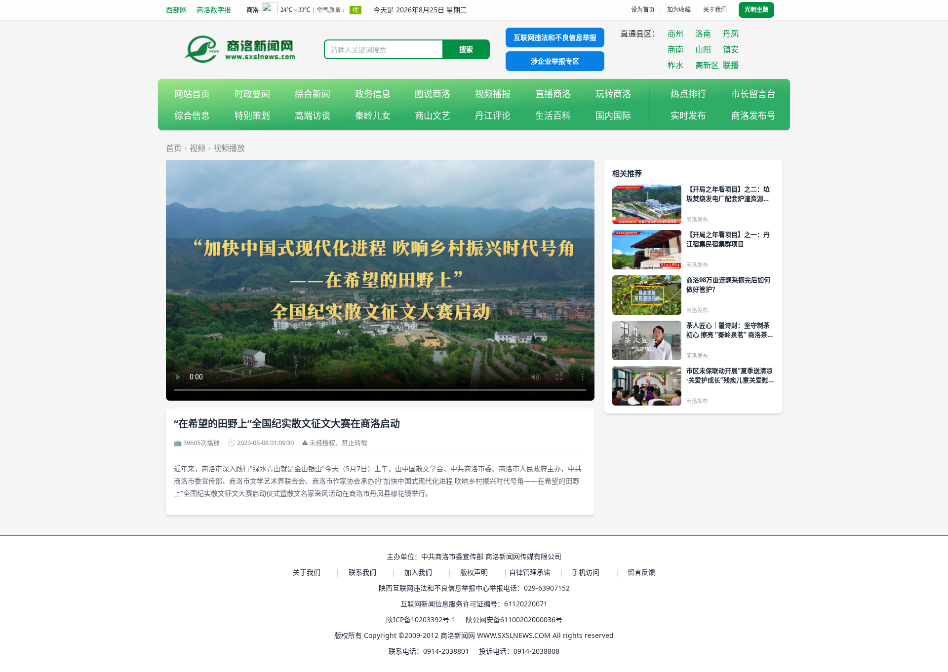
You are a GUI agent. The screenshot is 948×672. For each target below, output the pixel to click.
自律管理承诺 (530, 572)
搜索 (466, 49)
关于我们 (715, 9)
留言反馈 (641, 572)
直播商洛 (553, 94)
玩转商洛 (613, 94)
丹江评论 (493, 115)
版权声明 (474, 572)
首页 (174, 148)
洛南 (703, 33)
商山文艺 (432, 115)
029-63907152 (547, 588)
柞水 (675, 65)
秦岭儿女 (373, 115)
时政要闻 (252, 94)
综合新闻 (312, 94)
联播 (731, 65)
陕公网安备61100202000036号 (514, 619)
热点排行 (688, 94)
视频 (197, 148)
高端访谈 (312, 115)
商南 (675, 49)
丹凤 (731, 33)
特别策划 (252, 115)
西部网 (176, 9)
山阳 (703, 49)
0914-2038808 (536, 651)
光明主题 (756, 9)
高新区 (707, 65)
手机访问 (585, 572)
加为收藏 (679, 9)
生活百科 (553, 115)
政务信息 (373, 94)
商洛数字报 (214, 9)
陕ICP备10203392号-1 (421, 619)
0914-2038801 (446, 651)
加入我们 (418, 572)
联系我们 (362, 572)
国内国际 (613, 115)
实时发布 (688, 115)
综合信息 (192, 115)
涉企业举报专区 (555, 61)
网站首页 (192, 94)
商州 (675, 33)
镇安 (731, 49)
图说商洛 (432, 94)
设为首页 (643, 9)
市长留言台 (753, 94)
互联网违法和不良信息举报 (555, 37)
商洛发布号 (753, 115)
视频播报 (493, 94)
